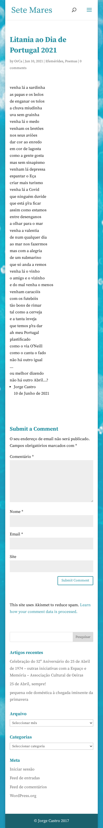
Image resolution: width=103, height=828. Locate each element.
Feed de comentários (28, 786)
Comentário (22, 456)
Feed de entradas (25, 777)
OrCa (18, 61)
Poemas (71, 61)
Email (16, 534)
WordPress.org (23, 795)
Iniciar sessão (22, 769)
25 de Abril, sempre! (28, 683)
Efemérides (54, 61)
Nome (16, 511)
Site (13, 556)
